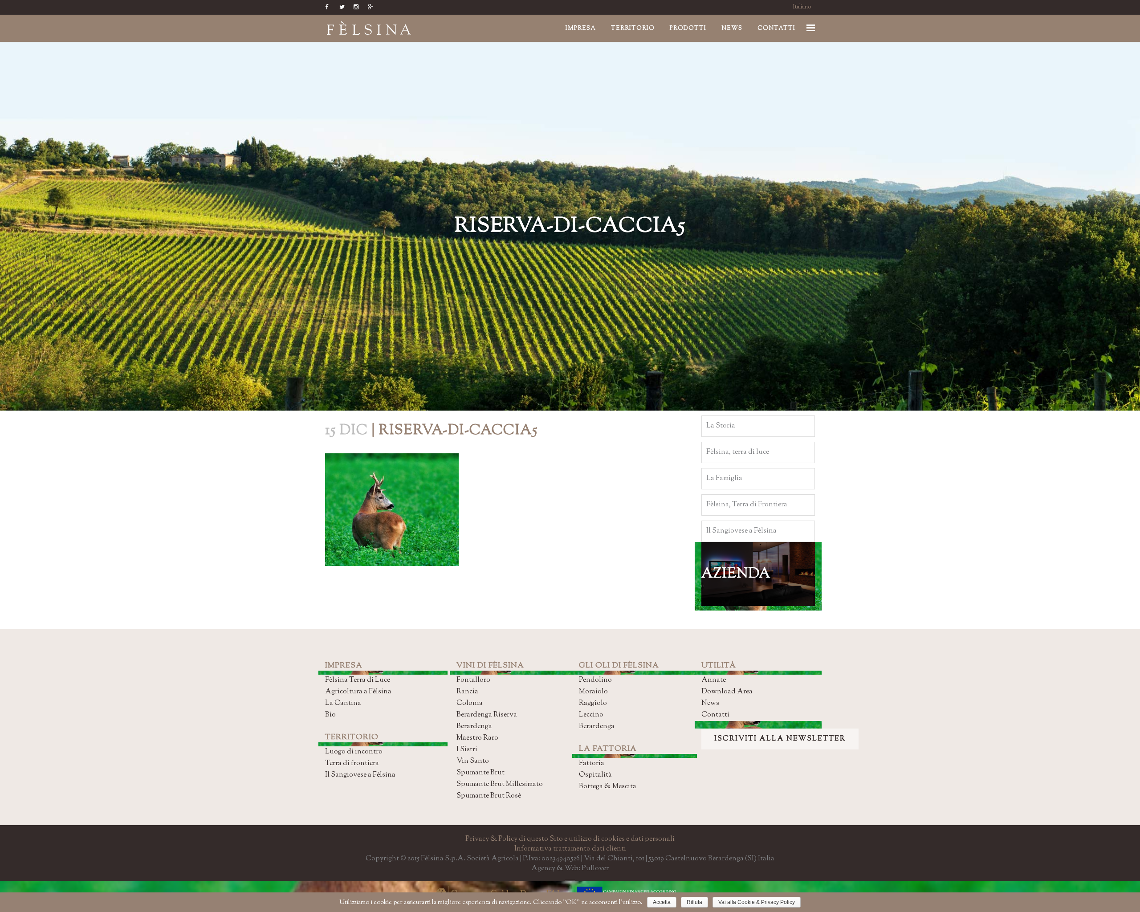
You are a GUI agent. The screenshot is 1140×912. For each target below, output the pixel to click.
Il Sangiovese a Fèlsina (360, 775)
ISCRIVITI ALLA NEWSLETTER (780, 739)
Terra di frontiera (352, 763)
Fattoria (591, 763)
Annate (713, 680)
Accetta (662, 902)
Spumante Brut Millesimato (499, 784)
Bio (330, 715)
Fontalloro (473, 680)
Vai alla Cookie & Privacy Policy (756, 902)
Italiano (802, 7)
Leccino (591, 715)
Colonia (469, 703)
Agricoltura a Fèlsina (358, 692)
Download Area (727, 692)
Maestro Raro (477, 738)
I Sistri (466, 750)
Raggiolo (593, 703)
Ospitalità (595, 775)
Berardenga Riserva (486, 715)
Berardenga (474, 726)
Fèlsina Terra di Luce (357, 680)
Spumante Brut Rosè (488, 796)
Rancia (467, 692)
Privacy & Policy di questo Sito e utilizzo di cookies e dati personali (570, 839)
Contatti (715, 715)
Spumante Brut (480, 773)
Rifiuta (694, 902)
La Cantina (343, 703)
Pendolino (595, 680)
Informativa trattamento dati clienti (570, 849)
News (710, 703)
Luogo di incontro (354, 752)
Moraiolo (593, 692)
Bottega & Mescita (607, 787)
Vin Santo (472, 761)
